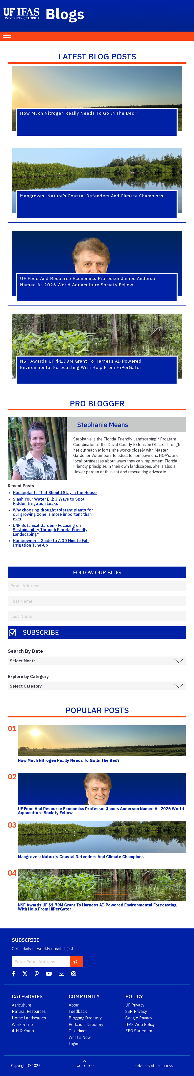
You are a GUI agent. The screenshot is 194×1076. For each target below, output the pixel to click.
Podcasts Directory (86, 1024)
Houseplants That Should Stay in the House (55, 492)
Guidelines (78, 1030)
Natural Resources (29, 1011)
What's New (80, 1037)
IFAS (169, 1066)
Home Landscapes (29, 1017)
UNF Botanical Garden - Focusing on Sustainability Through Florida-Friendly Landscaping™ (50, 530)
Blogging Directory (85, 1017)
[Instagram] (73, 974)
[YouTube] (49, 974)
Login (73, 1043)
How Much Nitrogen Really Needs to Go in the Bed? (68, 760)
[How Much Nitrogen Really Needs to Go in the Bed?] (102, 740)
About (74, 1005)
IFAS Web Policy (140, 1024)
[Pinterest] (37, 974)
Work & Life (22, 1024)
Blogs (65, 13)
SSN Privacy (136, 1011)
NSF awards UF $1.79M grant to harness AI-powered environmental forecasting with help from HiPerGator (97, 906)
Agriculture (21, 1005)
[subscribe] (75, 961)
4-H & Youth (23, 1030)
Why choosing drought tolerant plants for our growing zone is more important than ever (53, 514)
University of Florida (150, 1066)
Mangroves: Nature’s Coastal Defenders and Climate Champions (81, 856)
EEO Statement (139, 1030)
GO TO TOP (85, 1066)
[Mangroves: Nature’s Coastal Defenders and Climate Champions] (102, 837)
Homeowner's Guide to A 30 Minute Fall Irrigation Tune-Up (51, 543)
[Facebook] (13, 974)
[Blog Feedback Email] (61, 974)
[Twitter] (25, 974)
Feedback (78, 1011)
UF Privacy (134, 1005)
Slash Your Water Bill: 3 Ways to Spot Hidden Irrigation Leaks (49, 501)
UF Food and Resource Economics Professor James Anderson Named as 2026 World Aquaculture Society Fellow (101, 810)
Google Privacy (138, 1017)
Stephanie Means (102, 424)
